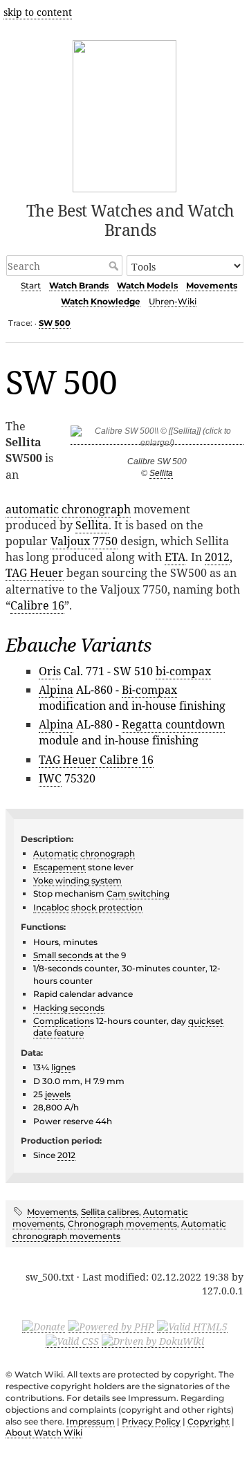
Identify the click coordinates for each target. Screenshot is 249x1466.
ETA (175, 557)
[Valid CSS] (72, 1341)
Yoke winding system (77, 880)
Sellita (161, 473)
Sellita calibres (110, 1212)
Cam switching (138, 893)
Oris (50, 671)
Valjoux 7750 (84, 541)
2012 (217, 557)
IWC (50, 778)
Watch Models (147, 285)
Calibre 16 (37, 605)
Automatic (55, 853)
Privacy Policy (151, 1421)
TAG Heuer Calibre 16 (96, 759)
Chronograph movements (122, 1223)
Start (31, 285)
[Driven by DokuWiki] (153, 1341)
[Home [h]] (125, 113)
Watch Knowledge (100, 301)
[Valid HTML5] (192, 1326)
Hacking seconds (68, 1007)
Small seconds (63, 955)
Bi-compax (149, 689)
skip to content (37, 12)
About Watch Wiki (44, 1432)
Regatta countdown (173, 724)
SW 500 (55, 323)
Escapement (59, 867)
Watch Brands (79, 285)
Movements (211, 285)
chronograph (96, 509)
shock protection (106, 907)
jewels (58, 1094)
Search (115, 266)
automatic (32, 509)
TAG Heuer (35, 572)
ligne (61, 1067)
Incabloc (51, 907)
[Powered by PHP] (111, 1326)
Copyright (208, 1421)
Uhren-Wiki (172, 301)
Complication (61, 1021)
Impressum (90, 1421)
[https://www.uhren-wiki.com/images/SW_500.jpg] (157, 439)
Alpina (56, 689)
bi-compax (183, 671)
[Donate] (43, 1326)
